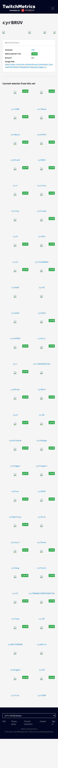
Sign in (53, 722)
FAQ (3, 721)
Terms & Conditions (28, 722)
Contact (43, 721)
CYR (32, 50)
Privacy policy (14, 722)
